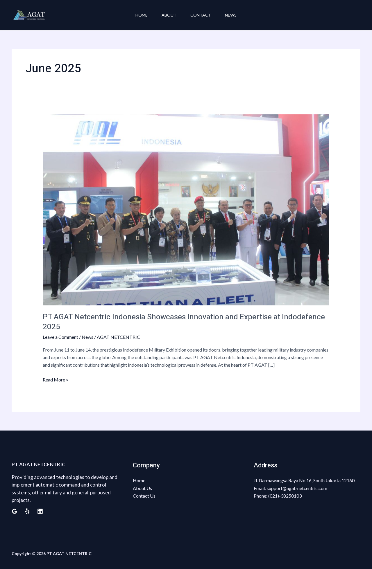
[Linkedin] (40, 511)
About (169, 14)
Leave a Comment (60, 337)
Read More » (55, 379)
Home (141, 14)
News (231, 14)
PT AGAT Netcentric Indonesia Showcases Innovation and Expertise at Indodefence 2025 (184, 321)
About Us (142, 488)
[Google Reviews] (14, 511)
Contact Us (144, 495)
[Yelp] (27, 511)
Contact (200, 14)
